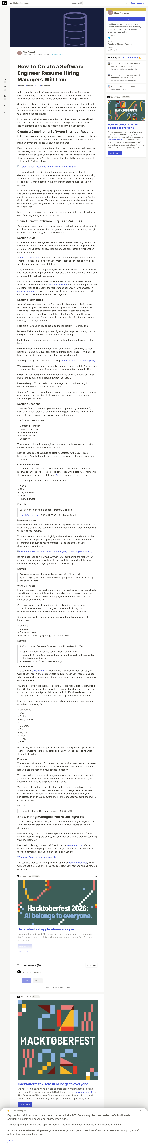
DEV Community (129, 57)
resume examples (78, 862)
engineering (45, 85)
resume (29, 85)
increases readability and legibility (77, 360)
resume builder (74, 845)
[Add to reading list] (5, 97)
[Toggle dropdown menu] (96, 876)
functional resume (57, 284)
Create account (137, 3)
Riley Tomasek (29, 52)
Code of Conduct (51, 987)
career (21, 85)
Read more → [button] (25, 1104)
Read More (23, 951)
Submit (26, 981)
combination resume (27, 291)
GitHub (59, 475)
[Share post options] (5, 112)
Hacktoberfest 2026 (85, 1092)
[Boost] (5, 104)
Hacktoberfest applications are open (46, 929)
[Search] (11, 3)
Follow (126, 19)
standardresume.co (57, 54)
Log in (124, 3)
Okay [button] (11, 1141)
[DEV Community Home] (4, 3)
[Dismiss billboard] (143, 1110)
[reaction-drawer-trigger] (5, 79)
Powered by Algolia (73, 3)
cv (36, 85)
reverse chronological (31, 257)
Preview (37, 981)
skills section (38, 670)
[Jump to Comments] (5, 88)
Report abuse (65, 987)
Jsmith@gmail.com (29, 515)
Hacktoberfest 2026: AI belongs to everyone (53, 1084)
